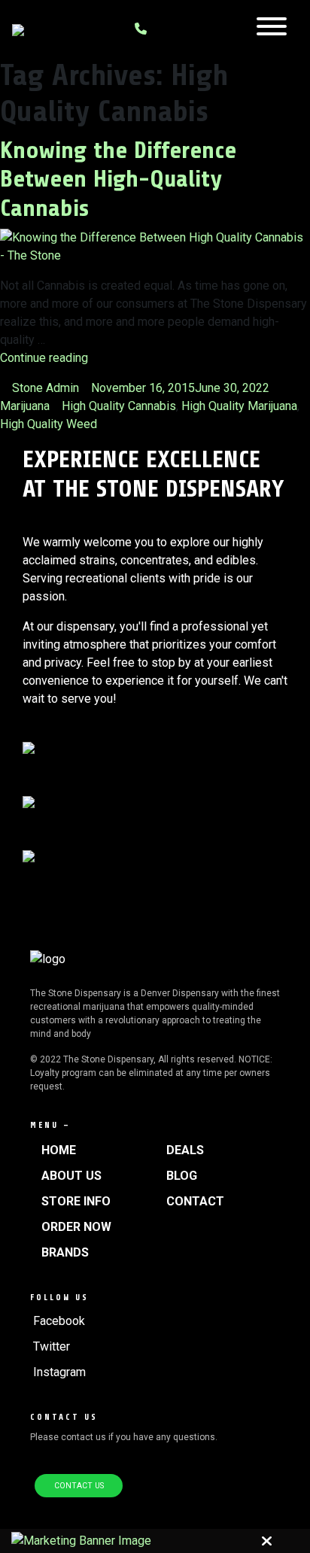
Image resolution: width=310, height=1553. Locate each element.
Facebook (59, 1321)
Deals (185, 1150)
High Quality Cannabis (119, 406)
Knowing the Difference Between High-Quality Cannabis (118, 179)
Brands (65, 1252)
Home (58, 1150)
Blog (181, 1176)
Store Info (76, 1201)
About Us (71, 1176)
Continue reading (44, 358)
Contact (195, 1201)
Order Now (76, 1227)
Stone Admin (45, 388)
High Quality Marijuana (239, 406)
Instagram (59, 1372)
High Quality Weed (48, 424)
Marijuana (25, 406)
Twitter (51, 1346)
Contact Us (79, 1486)
